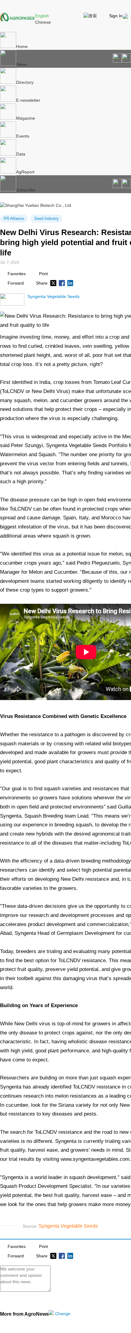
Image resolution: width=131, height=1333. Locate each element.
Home (22, 46)
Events (22, 136)
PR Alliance (14, 218)
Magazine (25, 118)
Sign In (115, 15)
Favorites (17, 273)
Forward (16, 283)
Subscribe (25, 189)
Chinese (43, 22)
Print (43, 273)
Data (20, 154)
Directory (25, 82)
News (21, 64)
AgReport (25, 171)
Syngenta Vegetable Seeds (53, 296)
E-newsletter (28, 100)
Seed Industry (46, 218)
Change (62, 1313)
